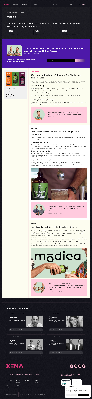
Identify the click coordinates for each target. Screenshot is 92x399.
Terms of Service (23, 394)
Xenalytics (18, 387)
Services (8, 378)
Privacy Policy (33, 394)
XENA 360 (18, 382)
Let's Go (79, 60)
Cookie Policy (78, 391)
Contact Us (27, 382)
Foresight (18, 385)
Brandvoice (18, 380)
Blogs (7, 385)
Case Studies (9, 380)
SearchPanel (18, 378)
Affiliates (8, 387)
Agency (27, 380)
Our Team (27, 378)
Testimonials (8, 382)
